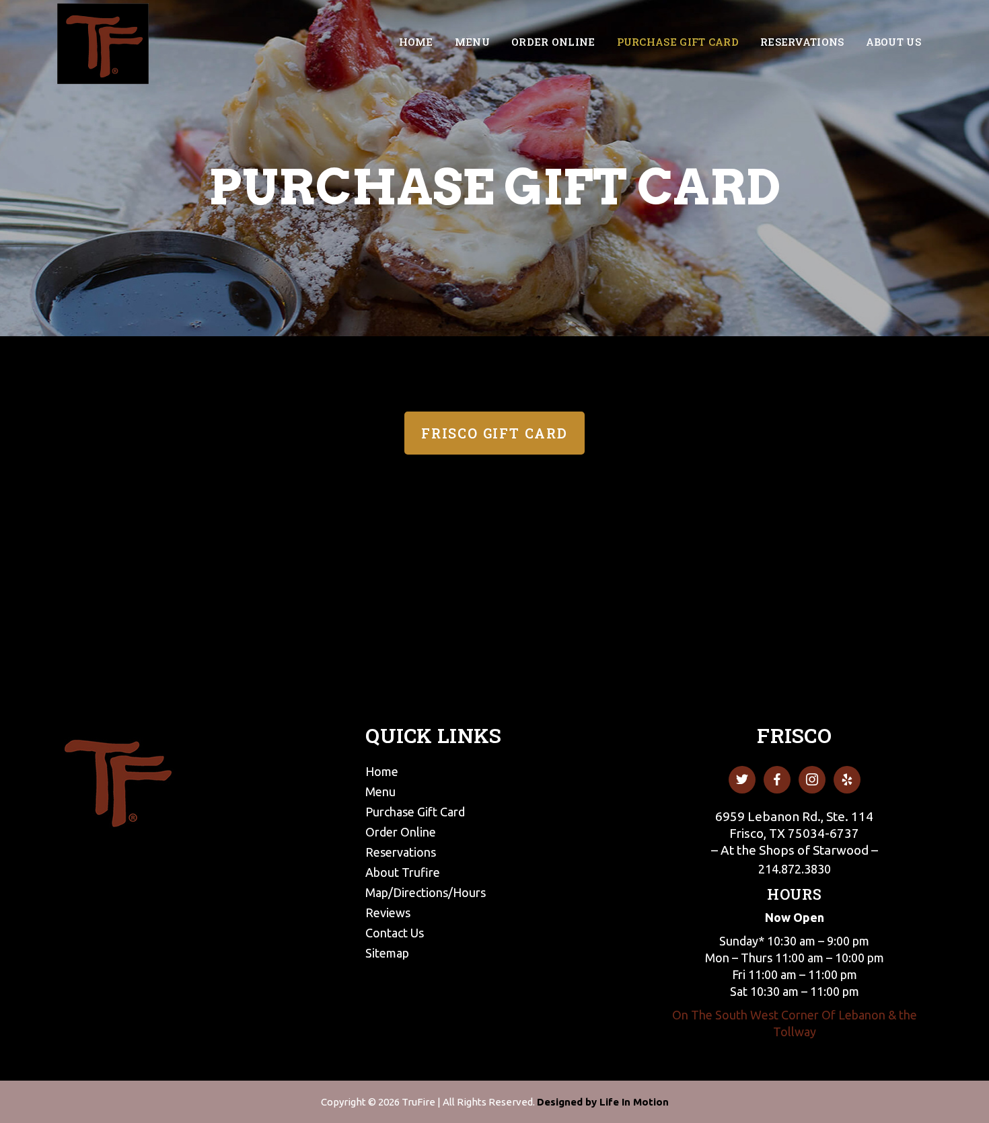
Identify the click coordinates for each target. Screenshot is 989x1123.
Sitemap (387, 953)
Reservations (400, 852)
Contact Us (394, 932)
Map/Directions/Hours (425, 892)
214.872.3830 (794, 869)
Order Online (400, 832)
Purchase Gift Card (415, 811)
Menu (380, 791)
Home (381, 771)
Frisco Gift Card (494, 433)
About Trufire (402, 872)
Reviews (387, 912)
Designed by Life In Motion (603, 1102)
